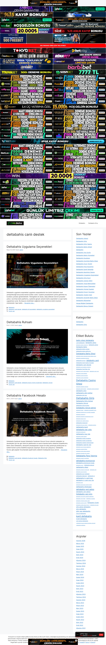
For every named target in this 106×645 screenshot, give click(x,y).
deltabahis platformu (80, 525)
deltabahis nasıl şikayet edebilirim (83, 447)
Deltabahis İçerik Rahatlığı (84, 269)
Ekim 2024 (79, 555)
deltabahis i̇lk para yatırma (81, 425)
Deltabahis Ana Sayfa (83, 252)
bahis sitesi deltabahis (85, 340)
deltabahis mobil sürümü (81, 436)
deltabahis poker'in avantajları (82, 458)
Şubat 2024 (80, 577)
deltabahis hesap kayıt (81, 418)
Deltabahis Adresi (82, 238)
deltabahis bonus (81, 360)
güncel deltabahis (81, 513)
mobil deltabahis (81, 519)
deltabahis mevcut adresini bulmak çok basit (85, 523)
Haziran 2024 (80, 566)
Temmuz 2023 (81, 597)
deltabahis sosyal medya (81, 471)
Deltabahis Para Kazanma (84, 267)
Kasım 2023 (80, 586)
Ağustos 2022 (80, 628)
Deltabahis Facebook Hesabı (26, 395)
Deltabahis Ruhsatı (19, 322)
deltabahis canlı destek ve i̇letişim (83, 367)
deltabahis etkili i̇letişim (81, 388)
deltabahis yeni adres (85, 489)
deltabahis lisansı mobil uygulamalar (32, 382)
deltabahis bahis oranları (82, 349)
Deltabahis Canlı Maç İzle (83, 369)
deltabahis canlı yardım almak (82, 371)
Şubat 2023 (80, 611)
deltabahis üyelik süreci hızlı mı (82, 505)
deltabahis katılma (92, 425)
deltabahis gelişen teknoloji (93, 388)
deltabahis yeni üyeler (80, 498)
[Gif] (53, 106)
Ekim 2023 (79, 588)
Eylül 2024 (79, 557)
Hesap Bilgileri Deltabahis (84, 303)
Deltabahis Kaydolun (83, 258)
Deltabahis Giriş (93, 223)
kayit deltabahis (84, 516)
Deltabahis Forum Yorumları (85, 292)
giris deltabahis (81, 509)
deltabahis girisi (81, 391)
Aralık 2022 (80, 617)
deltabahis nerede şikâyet (81, 449)
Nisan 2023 (80, 605)
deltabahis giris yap (81, 395)
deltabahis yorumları (90, 498)
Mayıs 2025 (80, 543)
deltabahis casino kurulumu (82, 375)
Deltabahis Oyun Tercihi (84, 264)
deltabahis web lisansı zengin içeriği (84, 484)
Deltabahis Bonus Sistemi (84, 306)
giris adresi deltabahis (83, 507)
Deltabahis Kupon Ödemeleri (85, 286)
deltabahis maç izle (83, 434)
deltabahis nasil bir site (83, 445)
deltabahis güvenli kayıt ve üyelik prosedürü (85, 412)
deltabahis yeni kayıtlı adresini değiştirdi (84, 496)
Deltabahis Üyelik (93, 503)
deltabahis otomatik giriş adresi (83, 453)
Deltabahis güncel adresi (86, 408)
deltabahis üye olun (94, 505)
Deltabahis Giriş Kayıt (83, 278)
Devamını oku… (29, 303)
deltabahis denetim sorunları (82, 386)
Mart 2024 (79, 574)
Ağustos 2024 (81, 560)
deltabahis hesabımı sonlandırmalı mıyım (84, 416)
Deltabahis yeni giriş (84, 494)
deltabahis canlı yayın (94, 371)
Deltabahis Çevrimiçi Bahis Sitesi (87, 261)
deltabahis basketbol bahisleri (82, 358)
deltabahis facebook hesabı (29, 458)
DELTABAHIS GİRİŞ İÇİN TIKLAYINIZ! (53, 45)
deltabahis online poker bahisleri (83, 451)
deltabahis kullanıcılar (80, 432)
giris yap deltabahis (83, 511)
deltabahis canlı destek (15, 309)
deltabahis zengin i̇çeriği (81, 502)
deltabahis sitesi (82, 467)
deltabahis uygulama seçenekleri (46, 309)
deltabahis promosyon (85, 461)
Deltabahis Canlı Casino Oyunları (85, 362)
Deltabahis (82, 223)
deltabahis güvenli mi (80, 414)
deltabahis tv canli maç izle (85, 480)
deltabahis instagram (82, 423)
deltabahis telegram (81, 476)
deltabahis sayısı (79, 465)
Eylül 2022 (79, 625)
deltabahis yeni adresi (83, 492)
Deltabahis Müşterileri (83, 300)
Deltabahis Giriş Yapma (84, 244)
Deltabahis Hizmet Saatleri (85, 289)
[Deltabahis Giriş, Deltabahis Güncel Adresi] (15, 223)
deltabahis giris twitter (84, 393)
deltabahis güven (79, 410)
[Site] (26, 78)
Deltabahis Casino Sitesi (86, 382)
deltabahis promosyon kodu (85, 463)
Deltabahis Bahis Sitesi (85, 353)
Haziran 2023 (80, 600)
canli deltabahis (80, 342)
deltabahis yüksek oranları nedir (83, 500)
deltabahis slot (93, 469)
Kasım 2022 (80, 620)
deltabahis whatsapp (84, 487)
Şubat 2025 (80, 546)
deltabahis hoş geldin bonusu (82, 420)
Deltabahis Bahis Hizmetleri (85, 255)
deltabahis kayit (82, 427)
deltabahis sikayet (89, 465)
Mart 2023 (79, 608)
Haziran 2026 (80, 541)
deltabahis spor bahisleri (82, 474)
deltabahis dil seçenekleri (29, 309)
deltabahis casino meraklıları (82, 377)
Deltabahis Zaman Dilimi (84, 281)
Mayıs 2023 (80, 603)
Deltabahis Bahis (81, 347)
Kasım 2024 (80, 552)
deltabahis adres (90, 343)
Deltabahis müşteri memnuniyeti (84, 442)
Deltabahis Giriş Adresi (84, 401)
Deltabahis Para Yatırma (86, 456)
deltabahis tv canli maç (84, 478)
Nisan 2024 (80, 572)
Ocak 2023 (79, 614)
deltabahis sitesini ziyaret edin (82, 469)
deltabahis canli (92, 360)
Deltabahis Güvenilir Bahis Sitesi (87, 298)
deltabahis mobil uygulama (83, 438)
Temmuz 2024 (81, 563)
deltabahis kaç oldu (84, 430)
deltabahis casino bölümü (81, 373)
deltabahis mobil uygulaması (84, 440)
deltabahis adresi (93, 345)
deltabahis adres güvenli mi (82, 345)
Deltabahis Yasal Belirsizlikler (85, 283)
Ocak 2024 (79, 580)
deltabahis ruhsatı (47, 382)
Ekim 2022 (79, 622)
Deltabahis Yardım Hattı (84, 295)
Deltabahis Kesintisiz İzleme (85, 272)
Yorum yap (12, 311)
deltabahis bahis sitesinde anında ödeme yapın (86, 356)
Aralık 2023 (80, 583)
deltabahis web (79, 482)
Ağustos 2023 (81, 594)
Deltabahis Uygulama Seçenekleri (29, 246)
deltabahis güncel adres (82, 405)
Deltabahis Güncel (82, 403)
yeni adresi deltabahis (82, 521)
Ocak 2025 (79, 549)
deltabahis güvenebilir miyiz (90, 410)
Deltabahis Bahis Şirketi (84, 247)
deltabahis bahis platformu (83, 351)
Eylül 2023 (79, 591)
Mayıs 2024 (80, 569)
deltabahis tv (91, 476)
